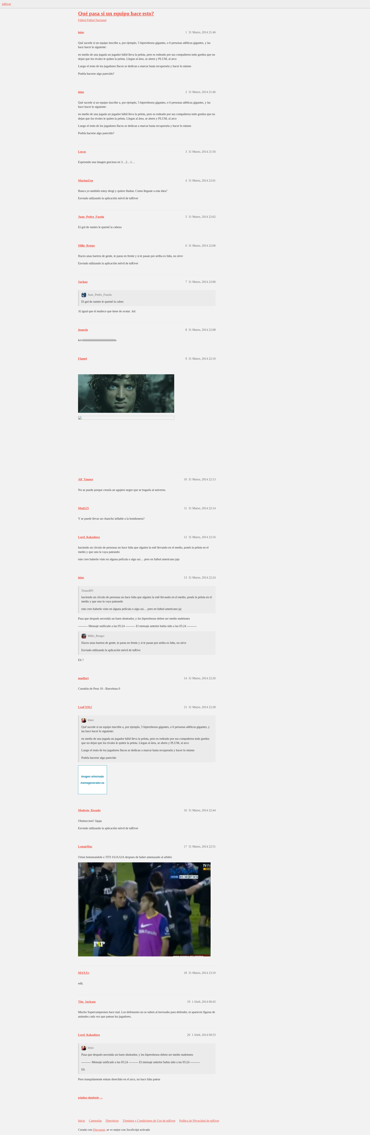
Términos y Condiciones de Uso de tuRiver (149, 1120)
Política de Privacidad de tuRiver (199, 1120)
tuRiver (6, 4)
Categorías (95, 1120)
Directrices (112, 1120)
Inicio (81, 1120)
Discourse (99, 1129)
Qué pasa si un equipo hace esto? (116, 13)
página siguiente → (90, 1097)
